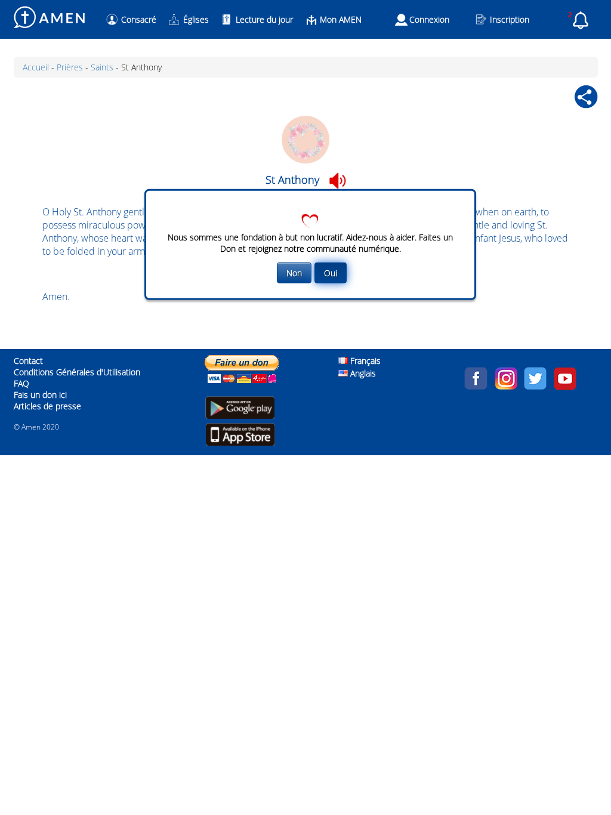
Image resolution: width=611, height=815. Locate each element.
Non (294, 273)
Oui (330, 273)
